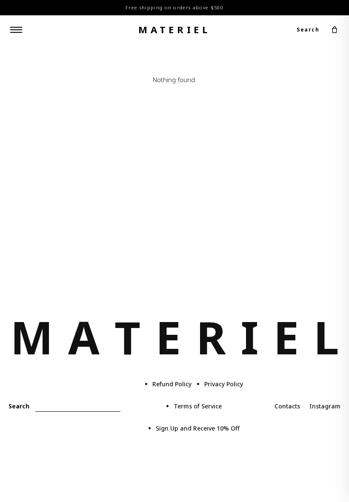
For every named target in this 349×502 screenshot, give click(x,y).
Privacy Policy (223, 384)
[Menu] (16, 29)
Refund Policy (172, 384)
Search (308, 29)
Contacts (287, 406)
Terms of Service (198, 406)
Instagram (324, 406)
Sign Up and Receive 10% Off (198, 428)
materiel (174, 29)
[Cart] (334, 30)
